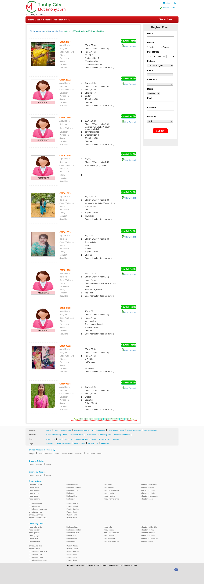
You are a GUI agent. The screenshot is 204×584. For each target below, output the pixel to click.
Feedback (68, 439)
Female (166, 47)
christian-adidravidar (149, 484)
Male (151, 47)
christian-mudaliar (148, 493)
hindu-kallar (33, 496)
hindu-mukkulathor (73, 487)
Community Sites (105, 435)
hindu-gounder (34, 490)
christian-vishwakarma (38, 518)
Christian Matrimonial (116, 430)
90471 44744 (169, 8)
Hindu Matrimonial (98, 430)
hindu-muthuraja (72, 490)
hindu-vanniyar (109, 496)
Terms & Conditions (63, 443)
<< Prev (74, 419)
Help (59, 439)
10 (127, 419)
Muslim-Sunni (71, 512)
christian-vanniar (35, 512)
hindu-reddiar (109, 487)
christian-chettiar (147, 487)
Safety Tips (105, 443)
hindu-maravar (34, 499)
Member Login (169, 3)
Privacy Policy (79, 443)
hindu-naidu (70, 499)
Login (56, 430)
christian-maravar (148, 490)
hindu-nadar (71, 493)
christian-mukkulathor (149, 496)
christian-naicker (35, 503)
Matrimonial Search (81, 430)
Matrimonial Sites (55, 31)
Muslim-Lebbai (72, 506)
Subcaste (48, 453)
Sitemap (116, 439)
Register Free (66, 430)
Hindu (31, 464)
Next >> (133, 419)
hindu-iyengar (34, 493)
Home (31, 19)
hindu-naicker (71, 496)
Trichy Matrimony (37, 31)
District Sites (165, 19)
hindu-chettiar (34, 487)
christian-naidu (34, 506)
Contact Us (50, 439)
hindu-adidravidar (35, 484)
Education (79, 453)
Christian (39, 464)
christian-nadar (147, 499)
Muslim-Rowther (72, 509)
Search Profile (44, 19)
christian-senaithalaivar (38, 509)
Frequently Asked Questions (86, 439)
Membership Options (122, 435)
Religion (32, 453)
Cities (57, 453)
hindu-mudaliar (72, 484)
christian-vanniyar (36, 515)
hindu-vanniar (109, 493)
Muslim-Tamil (71, 515)
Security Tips (93, 443)
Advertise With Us (76, 435)
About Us (50, 443)
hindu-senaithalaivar (111, 490)
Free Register (61, 19)
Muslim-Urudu (71, 518)
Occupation (90, 453)
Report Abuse (104, 439)
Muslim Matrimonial (134, 430)
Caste (40, 453)
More (99, 453)
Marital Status (67, 453)
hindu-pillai (108, 484)
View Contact (130, 46)
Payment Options (150, 430)
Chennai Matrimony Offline (56, 435)
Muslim (48, 464)
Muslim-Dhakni (72, 503)
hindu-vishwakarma (111, 499)
